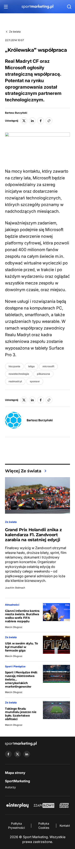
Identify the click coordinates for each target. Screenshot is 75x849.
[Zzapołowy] (44, 805)
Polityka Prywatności (16, 825)
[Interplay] (17, 805)
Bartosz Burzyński (16, 113)
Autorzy (10, 787)
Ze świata (15, 31)
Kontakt (65, 825)
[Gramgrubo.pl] (64, 805)
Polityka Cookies (43, 825)
